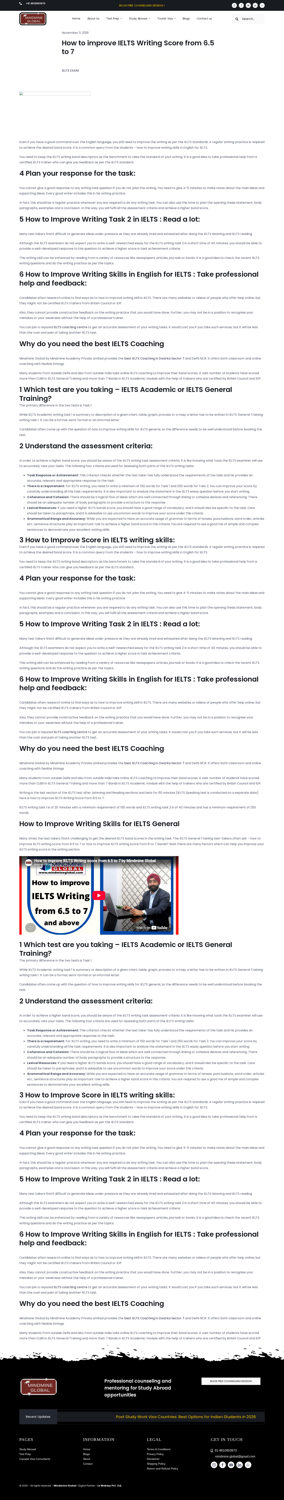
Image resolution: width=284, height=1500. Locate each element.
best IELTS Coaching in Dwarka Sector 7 (154, 358)
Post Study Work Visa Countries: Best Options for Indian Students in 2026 (143, 1416)
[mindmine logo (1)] (32, 14)
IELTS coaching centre (70, 327)
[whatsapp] (262, 5)
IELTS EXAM (70, 70)
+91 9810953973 (35, 3)
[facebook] (241, 5)
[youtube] (248, 5)
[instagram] (234, 5)
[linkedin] (255, 5)
